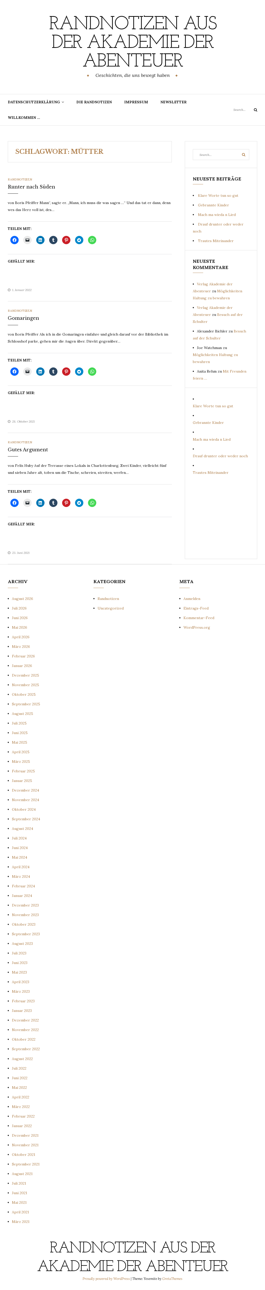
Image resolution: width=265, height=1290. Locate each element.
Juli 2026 (19, 608)
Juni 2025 (20, 732)
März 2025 (21, 761)
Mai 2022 (19, 1087)
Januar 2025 (22, 780)
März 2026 (21, 646)
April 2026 (21, 637)
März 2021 (21, 1221)
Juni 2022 (19, 1078)
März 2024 (21, 876)
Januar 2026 (22, 665)
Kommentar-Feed (198, 617)
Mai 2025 (19, 742)
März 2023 (21, 991)
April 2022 (20, 1097)
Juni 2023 (19, 962)
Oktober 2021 (23, 1154)
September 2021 (26, 1164)
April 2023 (20, 982)
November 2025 (25, 685)
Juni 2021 (19, 1193)
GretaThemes (172, 1279)
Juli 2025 (19, 723)
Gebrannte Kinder (213, 205)
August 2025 (22, 713)
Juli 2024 (19, 838)
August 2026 (22, 598)
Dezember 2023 (25, 905)
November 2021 (25, 1145)
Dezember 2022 (25, 1020)
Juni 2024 (20, 847)
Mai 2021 (19, 1202)
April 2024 (21, 867)
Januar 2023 (22, 1010)
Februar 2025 (23, 771)
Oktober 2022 (23, 1039)
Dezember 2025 (25, 675)
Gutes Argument (28, 450)
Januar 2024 (22, 895)
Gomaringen (23, 318)
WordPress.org (196, 627)
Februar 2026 (23, 656)
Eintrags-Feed (196, 608)
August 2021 (22, 1173)
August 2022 (22, 1058)
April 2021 (20, 1212)
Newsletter (173, 102)
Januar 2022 (22, 1126)
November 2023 (25, 914)
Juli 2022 (19, 1068)
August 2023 (22, 943)
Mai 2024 (19, 857)
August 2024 (22, 828)
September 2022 (26, 1049)
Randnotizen (20, 179)
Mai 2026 (19, 627)
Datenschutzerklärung (34, 102)
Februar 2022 (23, 1116)
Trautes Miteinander (216, 240)
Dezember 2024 (25, 790)
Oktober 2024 (24, 809)
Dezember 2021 (25, 1135)
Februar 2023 (23, 1001)
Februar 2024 (23, 886)
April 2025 (21, 752)
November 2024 (25, 800)
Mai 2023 (19, 972)
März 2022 (21, 1106)
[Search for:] (245, 109)
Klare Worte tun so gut (218, 195)
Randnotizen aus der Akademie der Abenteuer (132, 43)
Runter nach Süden (31, 187)
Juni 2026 (20, 617)
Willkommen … (24, 117)
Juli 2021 (19, 1183)
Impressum (136, 102)
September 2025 (26, 704)
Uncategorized (111, 608)
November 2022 (25, 1029)
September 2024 (26, 819)
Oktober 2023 (23, 924)
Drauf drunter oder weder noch (220, 456)
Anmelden (191, 598)
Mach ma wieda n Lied (217, 214)
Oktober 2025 (24, 694)
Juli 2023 (19, 953)
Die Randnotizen (94, 102)
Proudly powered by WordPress (107, 1279)
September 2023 (26, 934)
